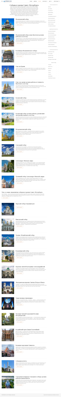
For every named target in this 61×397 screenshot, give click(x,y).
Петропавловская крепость (52, 16)
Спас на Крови (20, 66)
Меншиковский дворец (51, 38)
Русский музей (50, 10)
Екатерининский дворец (51, 31)
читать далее (19, 24)
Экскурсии (45, 1)
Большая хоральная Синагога (25, 345)
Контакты (57, 394)
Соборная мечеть (21, 361)
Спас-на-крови (50, 53)
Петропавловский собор (23, 129)
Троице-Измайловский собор (25, 235)
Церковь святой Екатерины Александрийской (30, 266)
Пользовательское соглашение (51, 394)
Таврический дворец (51, 44)
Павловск (49, 70)
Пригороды (56, 1)
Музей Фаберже (50, 12)
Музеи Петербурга (54, 4)
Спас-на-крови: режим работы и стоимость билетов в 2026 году (30, 83)
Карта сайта (45, 394)
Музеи (31, 1)
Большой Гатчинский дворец (52, 46)
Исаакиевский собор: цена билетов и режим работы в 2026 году (30, 35)
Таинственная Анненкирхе (24, 298)
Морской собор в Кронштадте (25, 204)
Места (50, 1)
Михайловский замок (51, 36)
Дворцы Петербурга (54, 29)
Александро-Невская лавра (24, 161)
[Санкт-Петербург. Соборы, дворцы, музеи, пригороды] (7, 1)
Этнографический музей (51, 25)
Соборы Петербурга (54, 49)
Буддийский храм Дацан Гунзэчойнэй (27, 329)
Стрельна (49, 74)
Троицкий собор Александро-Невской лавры (30, 176)
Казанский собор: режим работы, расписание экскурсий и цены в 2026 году (30, 114)
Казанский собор (21, 98)
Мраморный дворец (51, 40)
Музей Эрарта (50, 14)
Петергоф (49, 64)
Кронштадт (50, 68)
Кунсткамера (50, 8)
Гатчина (49, 72)
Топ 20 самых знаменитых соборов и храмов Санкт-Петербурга (22, 192)
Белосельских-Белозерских (52, 42)
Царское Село (50, 66)
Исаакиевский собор (22, 19)
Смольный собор (21, 145)
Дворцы (35, 1)
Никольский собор (21, 219)
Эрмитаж (49, 6)
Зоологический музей (51, 18)
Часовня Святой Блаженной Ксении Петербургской (27, 314)
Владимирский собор (22, 251)
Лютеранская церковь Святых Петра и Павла (30, 282)
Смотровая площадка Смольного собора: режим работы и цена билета (31, 377)
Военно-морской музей (51, 20)
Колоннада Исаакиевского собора (26, 51)
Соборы (39, 1)
